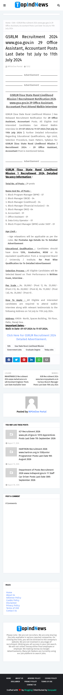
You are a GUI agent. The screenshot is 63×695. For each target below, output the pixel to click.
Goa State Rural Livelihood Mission (29, 346)
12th (13, 23)
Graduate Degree (33, 350)
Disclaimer (11, 603)
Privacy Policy (13, 605)
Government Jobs (14, 350)
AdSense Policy (13, 597)
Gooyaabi (52, 690)
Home (8, 23)
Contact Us (11, 610)
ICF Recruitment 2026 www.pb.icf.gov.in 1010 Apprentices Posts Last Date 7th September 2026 (37, 435)
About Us (10, 595)
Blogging (28, 690)
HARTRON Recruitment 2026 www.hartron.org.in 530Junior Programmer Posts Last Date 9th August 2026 (35, 454)
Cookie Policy (12, 600)
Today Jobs (49, 350)
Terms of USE (12, 608)
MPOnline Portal (14, 66)
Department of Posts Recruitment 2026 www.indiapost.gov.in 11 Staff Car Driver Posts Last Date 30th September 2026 (36, 475)
